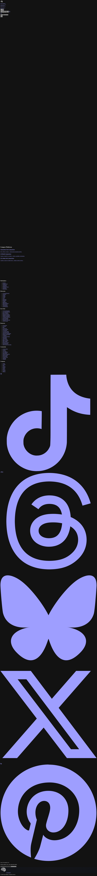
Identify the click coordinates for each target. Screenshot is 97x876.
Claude (4, 295)
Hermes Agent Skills (6, 334)
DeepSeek (4, 299)
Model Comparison (6, 315)
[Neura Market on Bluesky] (48, 665)
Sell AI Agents (5, 355)
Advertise (4, 358)
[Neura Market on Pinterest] (48, 860)
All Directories (5, 306)
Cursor (4, 297)
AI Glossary (5, 325)
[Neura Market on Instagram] (1, 374)
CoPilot (4, 301)
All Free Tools (5, 321)
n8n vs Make (5, 341)
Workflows (5, 284)
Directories (2, 6)
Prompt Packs (5, 283)
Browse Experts (9, 271)
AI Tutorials (5, 330)
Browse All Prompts (4, 280)
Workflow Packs (6, 286)
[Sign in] (1, 13)
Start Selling (5, 353)
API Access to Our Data (7, 344)
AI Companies (5, 352)
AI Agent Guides (6, 331)
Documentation (5, 343)
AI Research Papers (6, 336)
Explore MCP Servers (13, 280)
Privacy (4, 369)
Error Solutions (5, 329)
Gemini (4, 296)
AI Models (5, 335)
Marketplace (2, 5)
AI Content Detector (6, 311)
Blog (3, 327)
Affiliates (4, 359)
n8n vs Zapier (5, 339)
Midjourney (5, 302)
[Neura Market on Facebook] (1, 472)
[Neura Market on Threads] (48, 569)
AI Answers (5, 328)
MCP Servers (5, 304)
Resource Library (6, 342)
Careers (4, 366)
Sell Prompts (5, 356)
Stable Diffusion (5, 303)
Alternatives (5, 338)
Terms (4, 368)
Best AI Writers (5, 312)
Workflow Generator (6, 314)
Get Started (6, 14)
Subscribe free (13, 866)
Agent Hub (5, 285)
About (4, 363)
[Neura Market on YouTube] (2, 472)
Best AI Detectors (6, 313)
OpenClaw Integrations (7, 333)
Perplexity (4, 300)
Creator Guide (5, 357)
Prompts (4, 282)
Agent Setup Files (6, 332)
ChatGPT (4, 294)
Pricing (4, 367)
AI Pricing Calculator (6, 316)
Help (3, 365)
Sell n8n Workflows (6, 354)
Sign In (2, 14)
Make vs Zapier (5, 340)
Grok (4, 298)
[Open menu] (1, 16)
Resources (2, 8)
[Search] (8, 12)
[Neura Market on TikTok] (48, 470)
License (4, 370)
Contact (4, 364)
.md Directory (5, 305)
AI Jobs (4, 350)
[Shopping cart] (9, 11)
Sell (2, 10)
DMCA (4, 371)
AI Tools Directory (6, 293)
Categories (4, 287)
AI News (4, 326)
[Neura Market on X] (48, 762)
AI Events (4, 351)
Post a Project (3, 271)
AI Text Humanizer (6, 310)
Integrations (5, 337)
